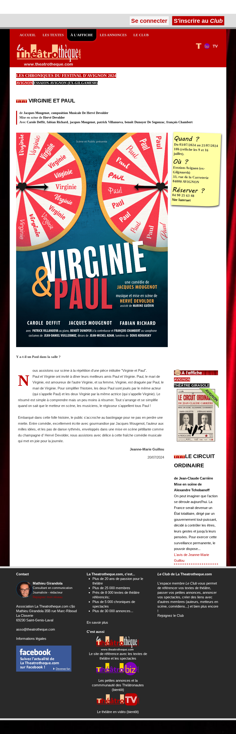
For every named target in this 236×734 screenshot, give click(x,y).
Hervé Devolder (54, 117)
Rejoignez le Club (170, 615)
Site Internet (181, 200)
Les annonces (113, 35)
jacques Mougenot (82, 122)
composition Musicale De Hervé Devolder (79, 113)
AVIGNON (24, 83)
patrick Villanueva (110, 122)
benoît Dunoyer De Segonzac (145, 122)
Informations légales (31, 638)
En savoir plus (97, 622)
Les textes (53, 35)
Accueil (28, 35)
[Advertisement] (54, 7)
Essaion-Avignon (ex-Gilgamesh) (66, 83)
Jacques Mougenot (36, 113)
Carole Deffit (36, 122)
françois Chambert (179, 122)
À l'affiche (82, 35)
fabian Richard (57, 122)
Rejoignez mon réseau (47, 597)
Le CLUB (141, 35)
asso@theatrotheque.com (35, 629)
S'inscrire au (197, 21)
